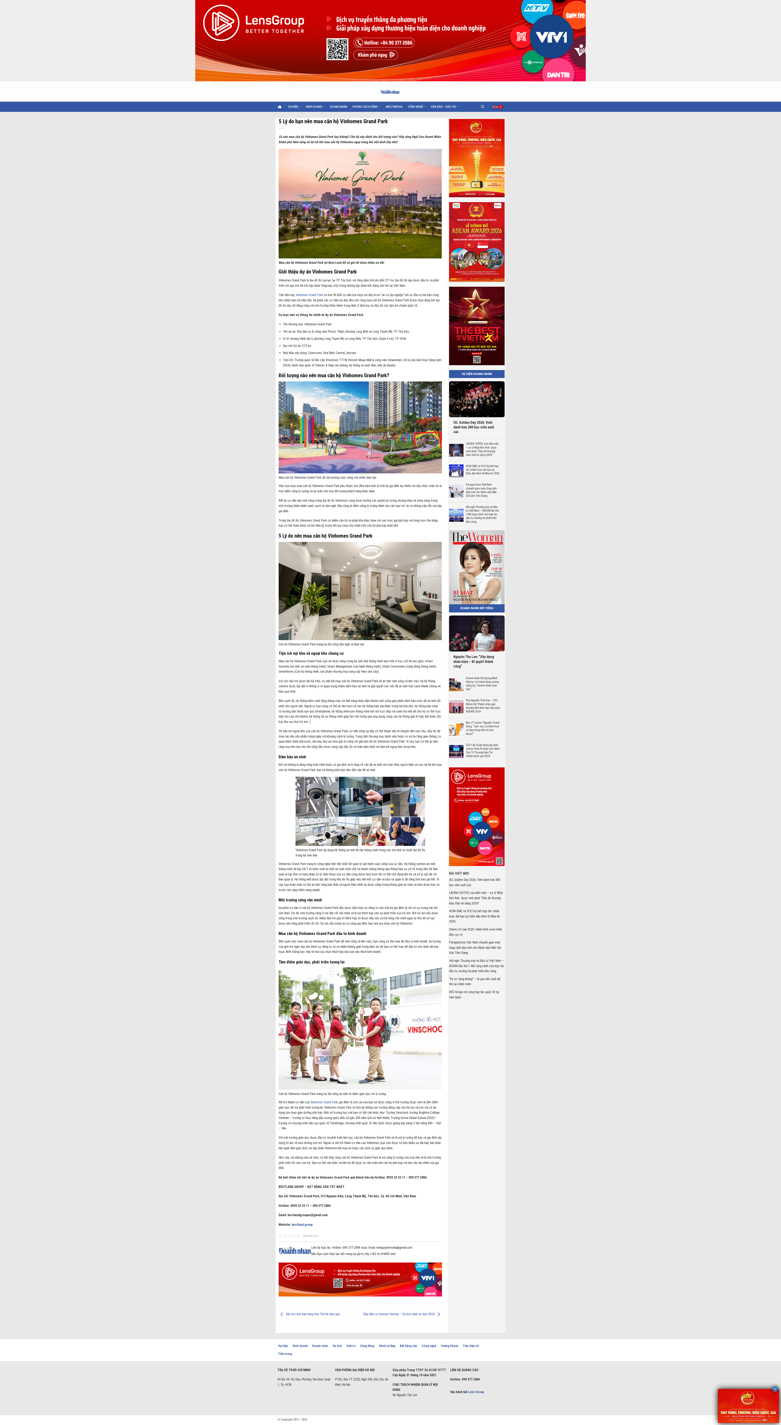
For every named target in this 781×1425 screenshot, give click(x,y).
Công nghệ (415, 107)
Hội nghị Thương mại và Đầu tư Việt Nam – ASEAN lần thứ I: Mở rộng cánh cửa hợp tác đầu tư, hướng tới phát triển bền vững (482, 514)
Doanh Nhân (338, 107)
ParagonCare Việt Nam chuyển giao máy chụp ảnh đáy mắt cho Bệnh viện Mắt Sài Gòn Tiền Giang (481, 490)
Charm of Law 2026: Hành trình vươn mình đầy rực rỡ (475, 932)
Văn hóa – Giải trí (443, 107)
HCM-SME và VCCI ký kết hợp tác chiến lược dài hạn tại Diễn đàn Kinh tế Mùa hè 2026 (483, 469)
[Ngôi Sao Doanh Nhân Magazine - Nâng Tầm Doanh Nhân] (390, 91)
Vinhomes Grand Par (323, 1102)
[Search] (482, 107)
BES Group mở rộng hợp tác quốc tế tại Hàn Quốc (474, 994)
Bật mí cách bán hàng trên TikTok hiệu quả (312, 1314)
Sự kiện (293, 107)
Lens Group (476, 1392)
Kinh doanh (314, 107)
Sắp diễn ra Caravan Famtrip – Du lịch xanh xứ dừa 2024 (399, 1314)
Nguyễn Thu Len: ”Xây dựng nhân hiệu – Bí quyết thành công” (473, 661)
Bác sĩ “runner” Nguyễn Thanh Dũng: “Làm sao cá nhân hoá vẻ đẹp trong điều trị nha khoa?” (483, 728)
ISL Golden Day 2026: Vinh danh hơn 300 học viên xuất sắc (473, 427)
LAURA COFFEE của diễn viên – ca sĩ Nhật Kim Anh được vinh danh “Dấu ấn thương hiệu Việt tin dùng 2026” (482, 449)
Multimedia (394, 107)
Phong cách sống (365, 107)
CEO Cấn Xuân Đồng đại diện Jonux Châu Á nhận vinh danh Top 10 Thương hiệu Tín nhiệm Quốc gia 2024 (483, 750)
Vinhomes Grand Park (309, 295)
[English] (495, 106)
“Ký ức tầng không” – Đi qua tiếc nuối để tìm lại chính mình (474, 981)
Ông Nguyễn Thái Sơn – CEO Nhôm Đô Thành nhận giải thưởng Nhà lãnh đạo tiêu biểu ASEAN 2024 (483, 706)
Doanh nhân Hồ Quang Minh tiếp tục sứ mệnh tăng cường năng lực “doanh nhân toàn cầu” (482, 684)
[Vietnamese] (500, 106)
